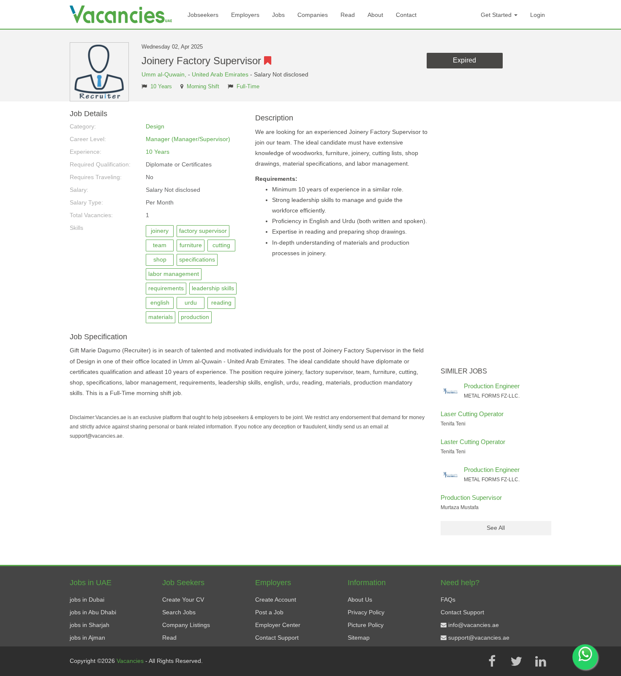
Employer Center (277, 624)
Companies (312, 14)
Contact (406, 14)
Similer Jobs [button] (464, 371)
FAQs (448, 599)
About (375, 14)
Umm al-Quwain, (165, 74)
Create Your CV (183, 599)
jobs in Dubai (87, 599)
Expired (464, 60)
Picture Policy (366, 624)
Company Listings (186, 624)
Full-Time (248, 87)
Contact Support (277, 637)
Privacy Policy (366, 612)
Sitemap (359, 637)
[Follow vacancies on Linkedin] (540, 661)
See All (496, 527)
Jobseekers (203, 14)
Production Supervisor (471, 497)
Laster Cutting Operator (473, 441)
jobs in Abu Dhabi (93, 612)
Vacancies (131, 660)
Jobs (278, 14)
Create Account (275, 599)
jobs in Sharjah (89, 624)
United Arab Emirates (220, 74)
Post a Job (269, 612)
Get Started (497, 14)
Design (155, 126)
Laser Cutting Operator (472, 413)
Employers (245, 14)
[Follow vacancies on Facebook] (491, 661)
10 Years (161, 87)
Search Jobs (179, 612)
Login (537, 14)
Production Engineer (492, 386)
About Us (360, 599)
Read (347, 14)
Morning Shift (203, 87)
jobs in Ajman (87, 637)
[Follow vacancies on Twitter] (516, 661)
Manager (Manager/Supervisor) (188, 139)
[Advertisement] (496, 236)
